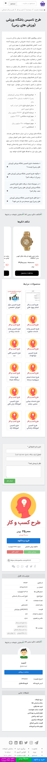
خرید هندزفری (38, 706)
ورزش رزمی (10, 633)
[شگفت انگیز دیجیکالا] (33, 215)
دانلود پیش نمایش (23, 547)
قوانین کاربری (21, 752)
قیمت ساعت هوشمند (35, 710)
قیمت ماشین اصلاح (36, 723)
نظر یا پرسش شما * (34, 463)
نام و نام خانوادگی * (34, 447)
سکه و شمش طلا (37, 703)
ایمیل (28, 454)
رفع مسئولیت (21, 755)
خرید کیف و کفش (37, 716)
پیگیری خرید (21, 749)
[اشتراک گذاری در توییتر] (31, 567)
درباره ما (7, 752)
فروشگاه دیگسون (37, 720)
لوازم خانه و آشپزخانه (36, 726)
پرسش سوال (32, 552)
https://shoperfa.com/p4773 (20, 560)
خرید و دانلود (24, 540)
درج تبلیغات (39, 700)
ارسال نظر (10, 481)
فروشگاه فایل (23, 683)
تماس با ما (7, 755)
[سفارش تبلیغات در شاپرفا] (14, 215)
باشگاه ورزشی (21, 633)
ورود (34, 752)
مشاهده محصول (27, 273)
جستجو (12, 4)
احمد (23, 663)
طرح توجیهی (21, 626)
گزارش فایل (15, 552)
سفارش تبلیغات (7, 749)
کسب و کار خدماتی (19, 630)
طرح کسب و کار (20, 623)
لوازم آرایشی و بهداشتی (35, 713)
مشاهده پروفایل (23, 672)
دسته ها (28, 10)
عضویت (34, 749)
